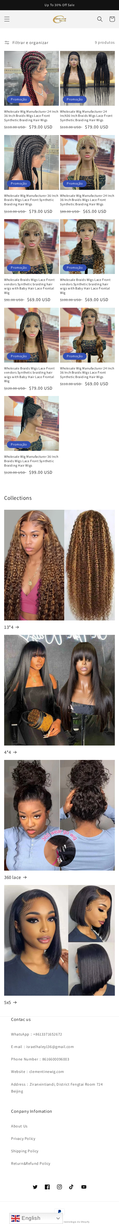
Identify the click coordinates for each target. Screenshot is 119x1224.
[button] (7, 19)
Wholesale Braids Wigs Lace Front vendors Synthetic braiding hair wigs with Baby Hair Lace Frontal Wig (29, 286)
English (30, 1218)
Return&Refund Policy (30, 1163)
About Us (19, 1126)
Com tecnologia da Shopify (74, 1221)
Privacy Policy (23, 1138)
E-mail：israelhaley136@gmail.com (42, 1046)
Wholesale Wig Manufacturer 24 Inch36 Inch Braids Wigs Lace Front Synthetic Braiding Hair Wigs (86, 115)
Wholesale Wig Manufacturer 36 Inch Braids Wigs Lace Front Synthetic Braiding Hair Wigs (31, 199)
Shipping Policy (24, 1150)
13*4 (8, 627)
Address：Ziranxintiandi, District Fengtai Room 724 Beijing (57, 1088)
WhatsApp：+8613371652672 (36, 1034)
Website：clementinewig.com (37, 1071)
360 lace (12, 877)
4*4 (7, 752)
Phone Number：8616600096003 (40, 1059)
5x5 (7, 1002)
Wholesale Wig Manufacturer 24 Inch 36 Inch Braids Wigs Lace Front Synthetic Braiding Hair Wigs (31, 115)
